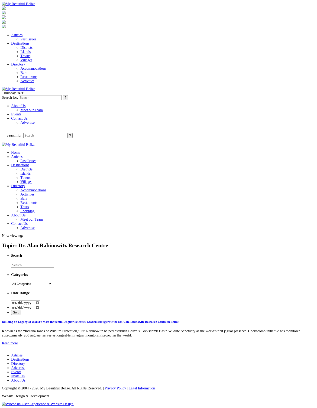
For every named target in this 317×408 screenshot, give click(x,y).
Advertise (27, 122)
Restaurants (28, 77)
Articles (17, 35)
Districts (26, 47)
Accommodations (33, 68)
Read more (10, 343)
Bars (23, 73)
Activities (27, 81)
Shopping (27, 211)
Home (15, 152)
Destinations (20, 43)
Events (16, 114)
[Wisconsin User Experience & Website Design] (38, 404)
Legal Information (142, 388)
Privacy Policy (115, 388)
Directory (18, 64)
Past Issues (28, 39)
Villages (26, 60)
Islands (25, 52)
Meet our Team (31, 110)
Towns (25, 56)
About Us (18, 106)
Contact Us (19, 118)
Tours (24, 207)
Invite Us (18, 376)
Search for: (10, 97)
